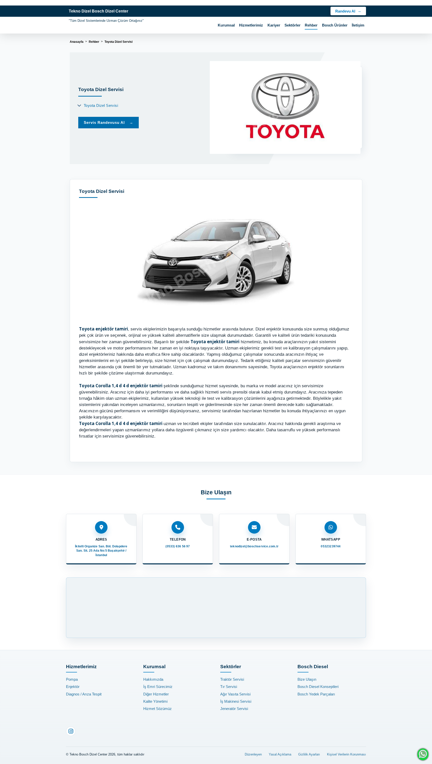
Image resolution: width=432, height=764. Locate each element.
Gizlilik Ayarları (309, 754)
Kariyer (274, 25)
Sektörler (292, 25)
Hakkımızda (153, 679)
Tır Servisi (228, 686)
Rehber (311, 25)
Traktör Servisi (232, 679)
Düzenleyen (253, 754)
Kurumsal (226, 25)
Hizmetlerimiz (251, 25)
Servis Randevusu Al (108, 122)
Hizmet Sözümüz (157, 708)
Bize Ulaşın (307, 679)
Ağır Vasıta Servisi (235, 694)
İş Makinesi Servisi (235, 701)
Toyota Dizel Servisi (101, 105)
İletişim (358, 25)
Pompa (72, 679)
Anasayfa (77, 42)
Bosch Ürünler (335, 25)
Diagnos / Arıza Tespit (84, 694)
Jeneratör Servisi (234, 708)
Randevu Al (345, 11)
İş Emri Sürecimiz (157, 686)
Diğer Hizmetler (156, 694)
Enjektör (73, 686)
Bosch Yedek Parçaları (316, 694)
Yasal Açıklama (280, 754)
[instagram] (71, 731)
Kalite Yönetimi (155, 701)
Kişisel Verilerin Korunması (346, 754)
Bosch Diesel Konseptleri (318, 686)
